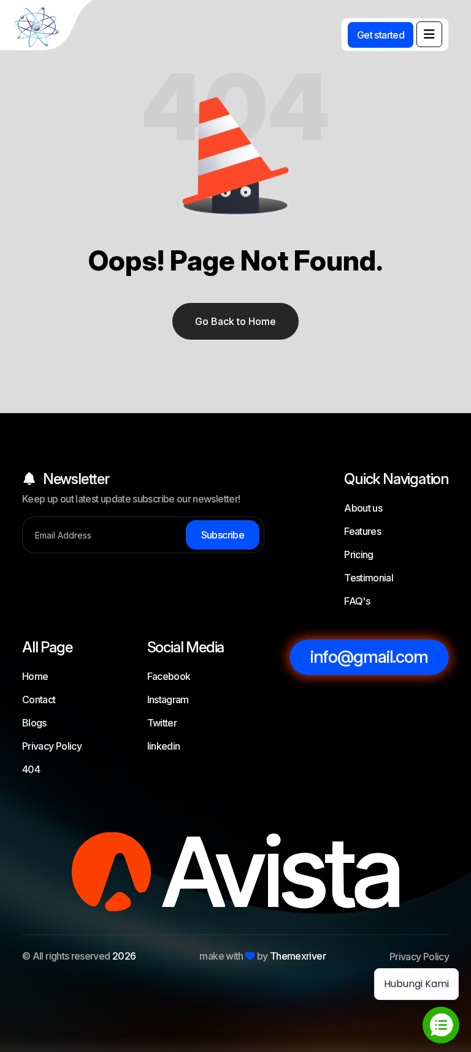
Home (35, 676)
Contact (39, 699)
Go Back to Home (235, 321)
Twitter (162, 723)
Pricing (358, 554)
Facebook (169, 676)
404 (31, 769)
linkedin (163, 746)
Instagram (168, 699)
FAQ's (357, 601)
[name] (429, 34)
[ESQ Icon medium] (49, 27)
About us (363, 508)
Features (362, 531)
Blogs (34, 723)
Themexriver (298, 956)
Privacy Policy (52, 746)
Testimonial (368, 578)
